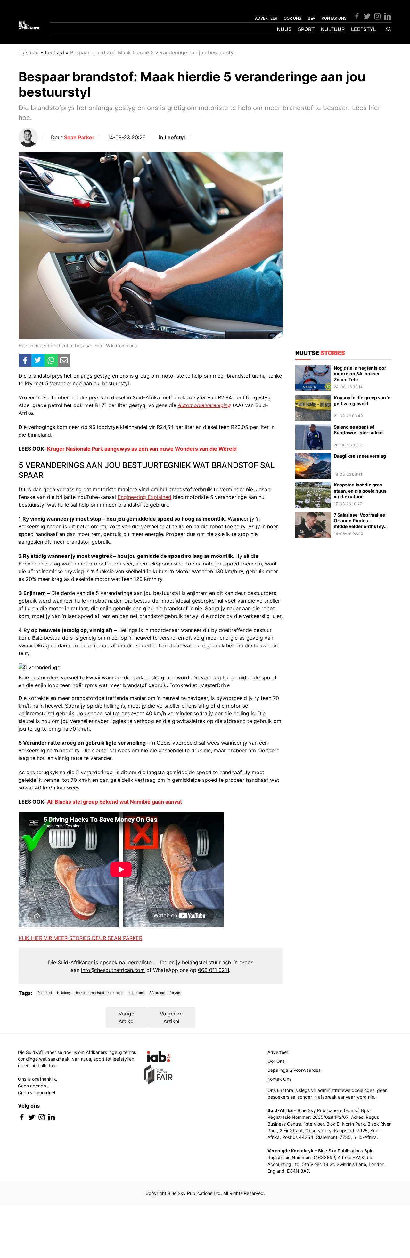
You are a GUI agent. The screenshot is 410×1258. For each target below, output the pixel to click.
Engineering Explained (144, 497)
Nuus (284, 29)
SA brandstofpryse (164, 993)
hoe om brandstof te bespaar (99, 993)
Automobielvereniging (204, 405)
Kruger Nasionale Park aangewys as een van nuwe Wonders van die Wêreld (142, 448)
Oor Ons (276, 1061)
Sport (306, 29)
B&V (311, 18)
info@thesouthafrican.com (113, 970)
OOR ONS (292, 18)
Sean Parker (79, 137)
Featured (44, 993)
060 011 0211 (213, 970)
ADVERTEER (266, 18)
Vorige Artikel (127, 1017)
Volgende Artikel (171, 1017)
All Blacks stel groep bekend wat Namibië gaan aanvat (114, 801)
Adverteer (277, 1052)
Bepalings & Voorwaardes (294, 1070)
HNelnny (64, 993)
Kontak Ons (279, 1079)
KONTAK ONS (334, 18)
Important (136, 993)
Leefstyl (363, 29)
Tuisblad (29, 52)
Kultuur (333, 29)
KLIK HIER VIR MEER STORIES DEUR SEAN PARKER (80, 938)
